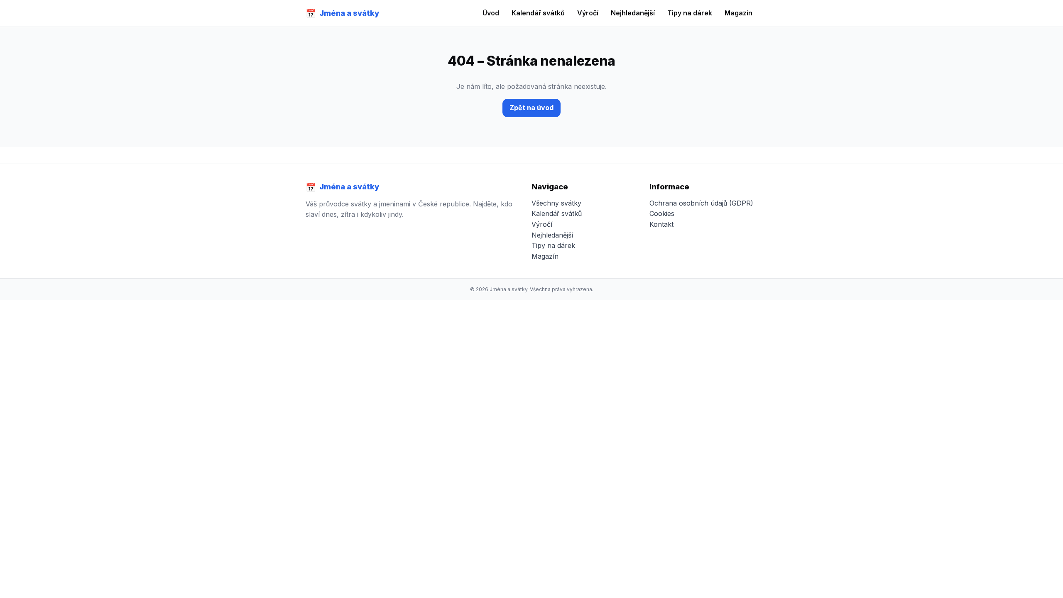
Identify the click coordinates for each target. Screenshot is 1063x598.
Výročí (587, 13)
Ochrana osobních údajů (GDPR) (701, 203)
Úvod (491, 13)
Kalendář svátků (538, 13)
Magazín (738, 13)
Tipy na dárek (689, 13)
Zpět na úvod (531, 107)
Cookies (661, 213)
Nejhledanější (633, 13)
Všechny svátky (556, 203)
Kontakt (661, 224)
